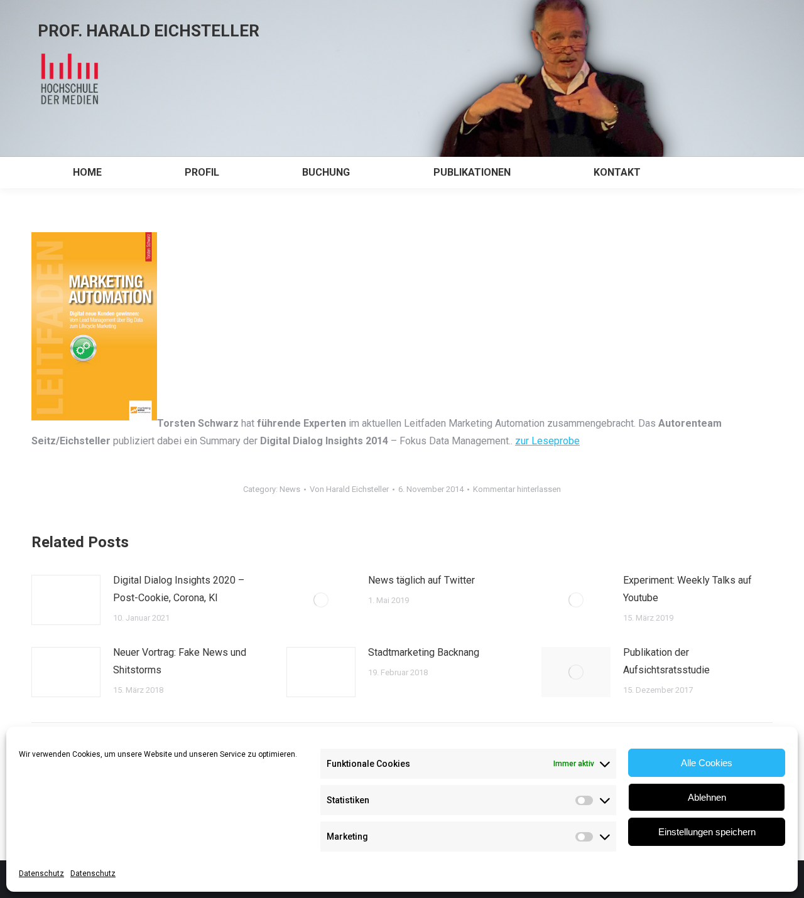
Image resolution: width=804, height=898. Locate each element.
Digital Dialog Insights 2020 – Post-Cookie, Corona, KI (178, 589)
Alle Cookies (706, 762)
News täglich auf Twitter (421, 580)
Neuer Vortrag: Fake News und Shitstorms (179, 661)
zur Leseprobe (547, 441)
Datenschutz (41, 873)
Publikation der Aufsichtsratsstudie (666, 661)
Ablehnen (707, 797)
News (290, 489)
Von (349, 489)
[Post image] (65, 600)
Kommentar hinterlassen (517, 489)
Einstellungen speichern (707, 831)
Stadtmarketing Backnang (423, 652)
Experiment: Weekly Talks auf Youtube (687, 589)
